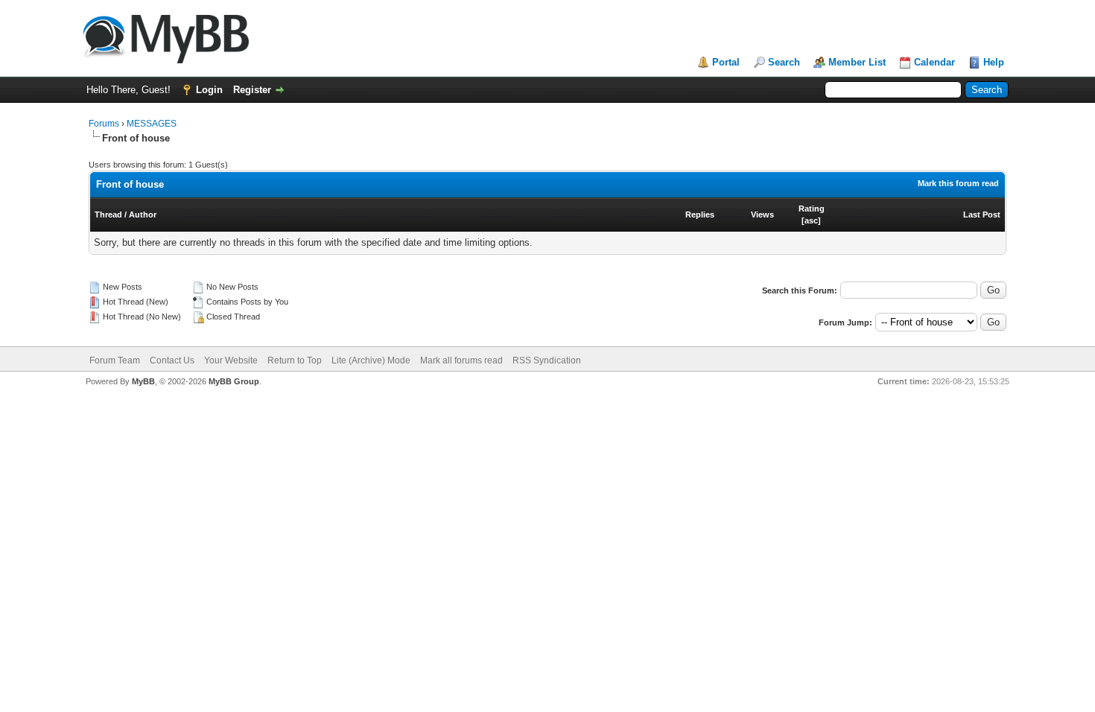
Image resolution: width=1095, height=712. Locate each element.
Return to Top (294, 360)
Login (209, 89)
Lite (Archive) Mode (370, 360)
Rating (812, 208)
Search (784, 62)
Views (762, 214)
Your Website (231, 360)
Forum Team (114, 360)
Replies (699, 214)
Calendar (934, 62)
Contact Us (172, 360)
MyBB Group (234, 381)
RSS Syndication (546, 360)
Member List (857, 62)
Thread (108, 214)
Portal (726, 62)
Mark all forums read (461, 360)
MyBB (143, 381)
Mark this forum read (958, 183)
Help (993, 62)
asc (811, 220)
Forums (104, 123)
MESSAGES (152, 123)
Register (252, 89)
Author (142, 214)
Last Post (981, 214)
